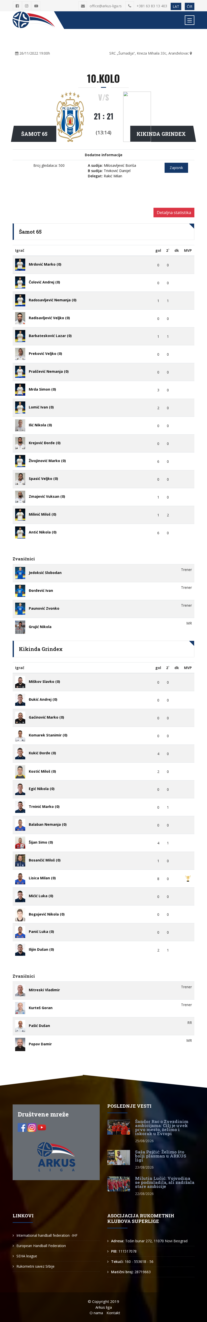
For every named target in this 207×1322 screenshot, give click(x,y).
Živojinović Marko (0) (47, 460)
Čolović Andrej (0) (44, 282)
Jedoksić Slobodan (45, 572)
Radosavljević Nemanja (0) (52, 300)
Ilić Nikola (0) (40, 425)
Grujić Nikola (40, 626)
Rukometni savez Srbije (35, 1266)
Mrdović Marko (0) (45, 264)
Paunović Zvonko (44, 608)
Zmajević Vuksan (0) (47, 496)
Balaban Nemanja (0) (48, 824)
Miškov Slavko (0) (44, 681)
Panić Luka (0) (41, 931)
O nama (96, 1312)
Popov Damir (40, 1044)
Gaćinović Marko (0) (46, 717)
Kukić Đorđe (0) (42, 753)
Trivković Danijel (109, 170)
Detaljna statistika (174, 212)
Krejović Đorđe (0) (45, 442)
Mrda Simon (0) (42, 389)
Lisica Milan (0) (42, 878)
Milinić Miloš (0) (42, 514)
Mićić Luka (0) (41, 895)
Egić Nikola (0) (42, 788)
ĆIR (189, 6)
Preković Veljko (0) (45, 353)
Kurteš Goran (41, 1007)
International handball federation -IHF (46, 1235)
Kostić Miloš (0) (42, 771)
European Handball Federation (41, 1245)
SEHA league (26, 1256)
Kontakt (113, 1312)
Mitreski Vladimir (44, 989)
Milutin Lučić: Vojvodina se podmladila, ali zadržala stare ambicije (164, 1182)
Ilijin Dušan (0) (41, 949)
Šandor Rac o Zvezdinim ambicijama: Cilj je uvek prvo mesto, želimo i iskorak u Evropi (161, 1127)
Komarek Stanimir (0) (48, 735)
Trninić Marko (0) (44, 806)
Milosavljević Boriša (112, 165)
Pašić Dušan (39, 1025)
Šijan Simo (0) (41, 842)
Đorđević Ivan (41, 590)
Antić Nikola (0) (43, 532)
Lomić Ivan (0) (41, 407)
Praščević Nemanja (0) (49, 371)
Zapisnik (176, 167)
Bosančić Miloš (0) (45, 860)
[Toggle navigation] (189, 20)
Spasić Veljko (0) (43, 478)
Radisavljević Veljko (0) (49, 317)
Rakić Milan (105, 176)
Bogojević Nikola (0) (47, 914)
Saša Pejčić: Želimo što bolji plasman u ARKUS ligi (160, 1156)
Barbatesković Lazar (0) (50, 335)
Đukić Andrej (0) (43, 699)
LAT (176, 6)
